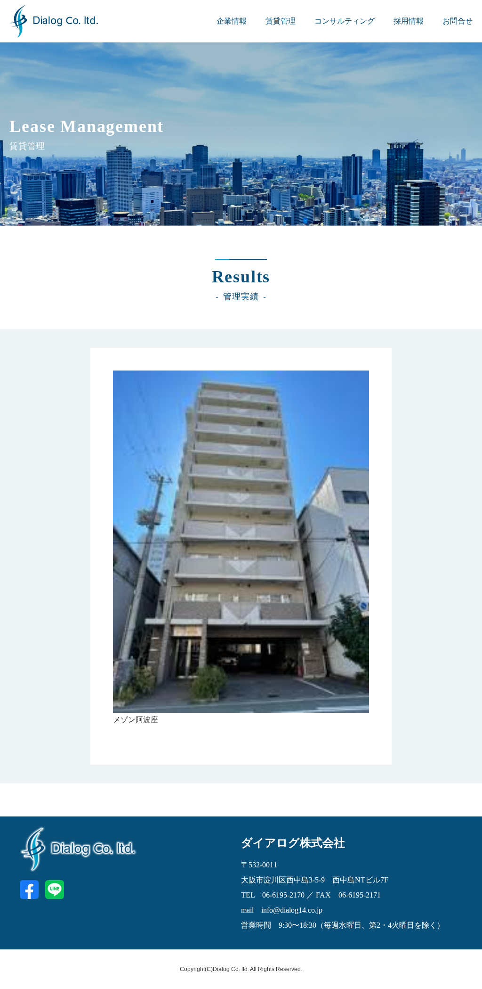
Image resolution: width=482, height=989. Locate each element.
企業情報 (232, 21)
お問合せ (457, 21)
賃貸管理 (280, 21)
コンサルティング (344, 21)
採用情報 (409, 21)
